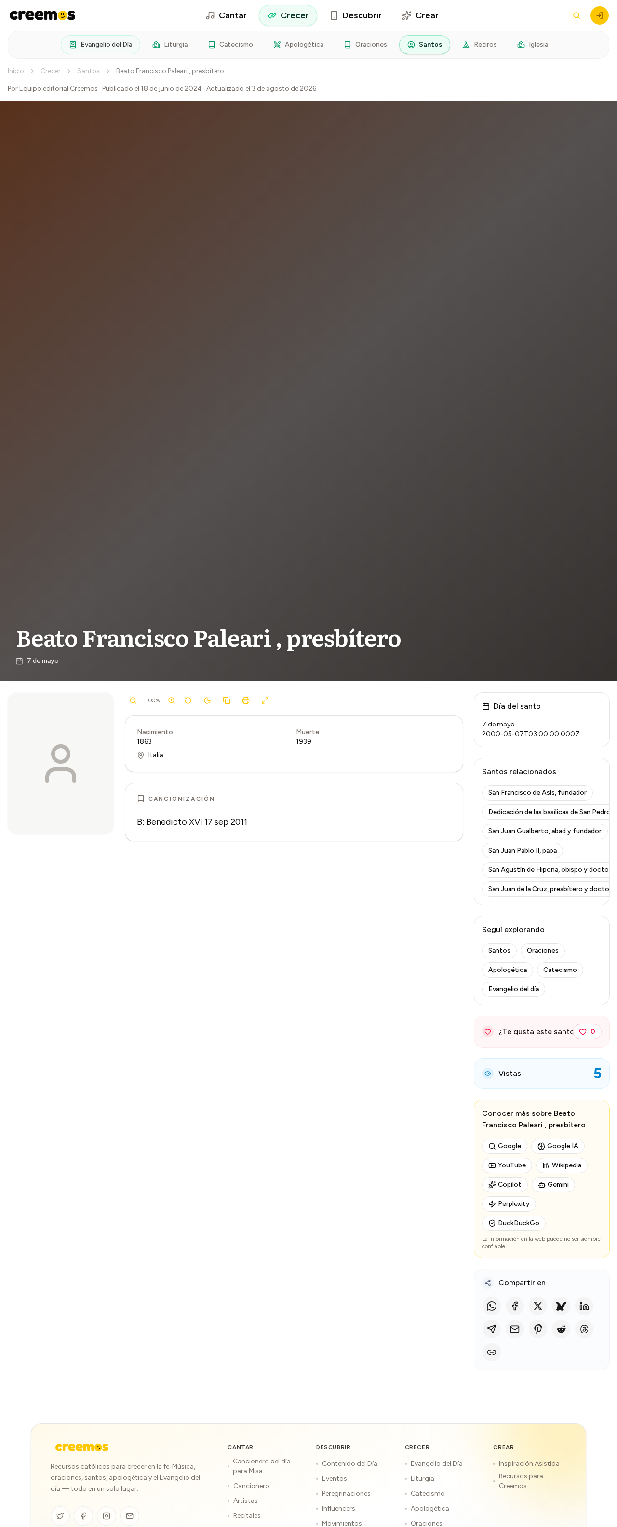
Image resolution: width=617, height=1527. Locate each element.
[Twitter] (60, 1516)
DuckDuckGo (518, 1223)
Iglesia (538, 44)
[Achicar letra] (133, 700)
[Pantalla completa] (265, 700)
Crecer (295, 15)
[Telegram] (491, 1329)
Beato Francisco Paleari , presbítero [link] (170, 71)
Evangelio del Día (106, 44)
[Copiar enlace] (491, 1352)
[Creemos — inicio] (42, 15)
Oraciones (371, 44)
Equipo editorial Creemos (58, 88)
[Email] (514, 1329)
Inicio (16, 71)
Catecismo (236, 44)
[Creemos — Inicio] (82, 1447)
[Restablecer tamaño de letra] (188, 700)
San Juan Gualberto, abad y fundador (545, 831)
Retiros (485, 44)
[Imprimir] (246, 700)
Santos (430, 44)
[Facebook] (514, 1306)
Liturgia (176, 44)
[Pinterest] (538, 1329)
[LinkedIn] (584, 1306)
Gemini (558, 1184)
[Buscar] (576, 15)
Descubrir (362, 15)
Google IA (562, 1146)
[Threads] (584, 1329)
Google (509, 1146)
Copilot (510, 1184)
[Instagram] (106, 1516)
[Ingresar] (599, 15)
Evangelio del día (513, 989)
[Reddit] (561, 1329)
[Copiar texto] (226, 700)
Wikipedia (566, 1165)
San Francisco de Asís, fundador (537, 793)
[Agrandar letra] (171, 700)
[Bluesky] (561, 1306)
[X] (538, 1306)
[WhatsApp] (491, 1306)
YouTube (512, 1165)
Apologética (304, 44)
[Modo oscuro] (207, 700)
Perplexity (514, 1204)
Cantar (233, 15)
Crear (427, 15)
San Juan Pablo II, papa (522, 850)
